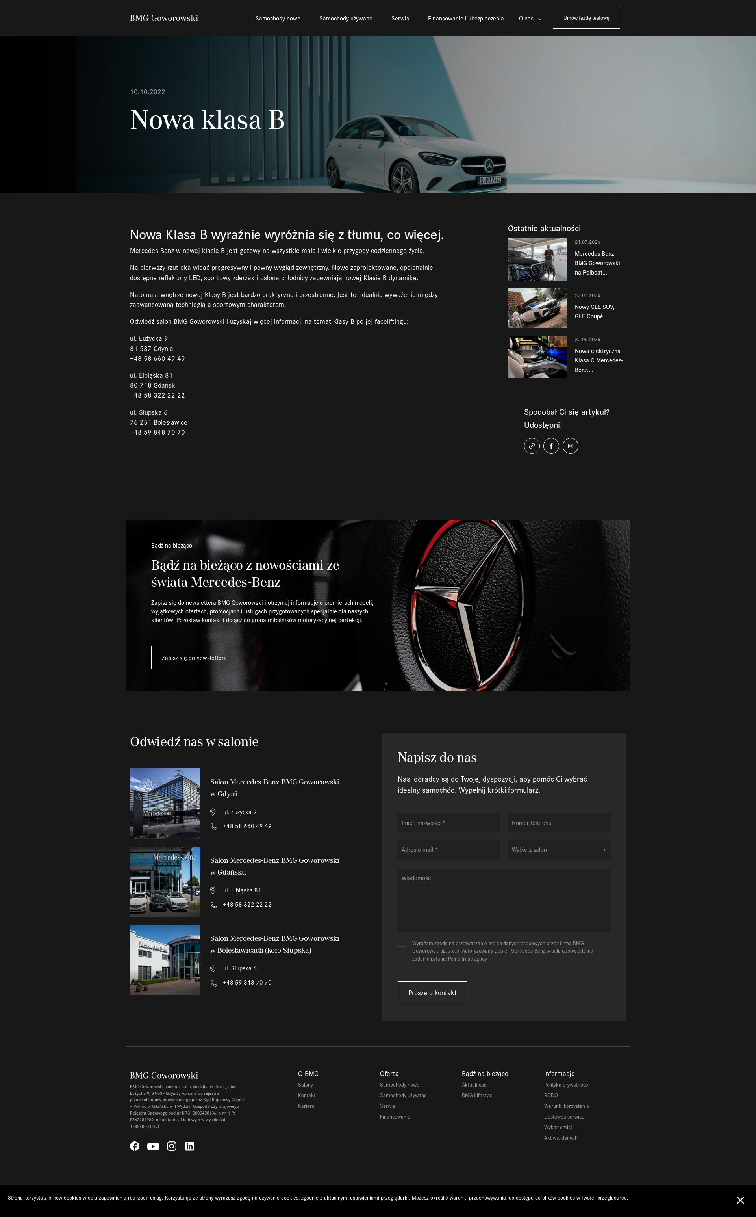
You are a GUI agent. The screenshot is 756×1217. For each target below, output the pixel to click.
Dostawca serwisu (564, 1116)
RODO (551, 1095)
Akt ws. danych (561, 1137)
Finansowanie (395, 1116)
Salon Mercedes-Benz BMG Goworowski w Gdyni (274, 788)
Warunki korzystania (566, 1105)
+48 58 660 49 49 (246, 825)
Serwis (400, 18)
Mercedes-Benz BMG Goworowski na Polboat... (597, 262)
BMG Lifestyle (477, 1095)
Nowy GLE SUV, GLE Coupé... (595, 311)
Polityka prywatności (566, 1084)
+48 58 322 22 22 (246, 904)
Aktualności (475, 1084)
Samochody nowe (278, 18)
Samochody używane (345, 18)
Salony (305, 1084)
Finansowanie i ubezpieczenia (466, 18)
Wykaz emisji (558, 1127)
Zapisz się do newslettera (194, 657)
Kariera (306, 1105)
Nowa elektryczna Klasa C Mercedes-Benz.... (599, 359)
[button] (532, 446)
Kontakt (306, 1095)
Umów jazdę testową (586, 17)
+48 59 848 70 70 (246, 982)
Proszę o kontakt (432, 992)
